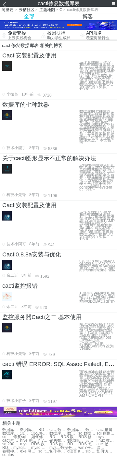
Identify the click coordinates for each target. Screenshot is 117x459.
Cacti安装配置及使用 (29, 55)
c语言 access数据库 (76, 451)
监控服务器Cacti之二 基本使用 (42, 317)
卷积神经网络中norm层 (11, 451)
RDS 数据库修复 (69, 437)
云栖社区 (26, 10)
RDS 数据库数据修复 (7, 448)
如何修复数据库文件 (40, 437)
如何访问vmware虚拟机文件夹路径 (105, 451)
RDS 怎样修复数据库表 (43, 430)
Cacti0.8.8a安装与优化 (31, 254)
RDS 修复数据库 (87, 437)
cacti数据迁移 (58, 430)
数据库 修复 (76, 430)
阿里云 (7, 10)
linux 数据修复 (105, 440)
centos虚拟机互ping (11, 455)
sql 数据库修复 (105, 433)
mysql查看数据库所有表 (22, 448)
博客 (88, 16)
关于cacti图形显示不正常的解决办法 (49, 158)
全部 (29, 16)
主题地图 (47, 10)
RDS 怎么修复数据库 (87, 444)
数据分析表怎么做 (69, 448)
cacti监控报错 (20, 286)
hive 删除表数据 (29, 440)
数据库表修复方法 (11, 430)
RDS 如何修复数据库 (58, 444)
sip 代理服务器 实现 (91, 451)
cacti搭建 (104, 430)
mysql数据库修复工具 (25, 444)
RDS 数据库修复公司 (40, 444)
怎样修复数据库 (25, 433)
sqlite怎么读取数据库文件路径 (43, 451)
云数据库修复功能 (91, 440)
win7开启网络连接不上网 (87, 448)
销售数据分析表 (58, 440)
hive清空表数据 (43, 440)
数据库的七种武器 (25, 104)
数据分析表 (72, 433)
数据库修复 (91, 430)
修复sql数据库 (22, 437)
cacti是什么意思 (105, 444)
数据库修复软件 (58, 433)
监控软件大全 (102, 448)
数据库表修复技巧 (29, 430)
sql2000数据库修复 (11, 444)
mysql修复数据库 (102, 437)
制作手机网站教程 (58, 451)
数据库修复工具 (11, 433)
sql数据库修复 (7, 437)
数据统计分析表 (76, 440)
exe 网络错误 (29, 451)
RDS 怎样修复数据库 (72, 444)
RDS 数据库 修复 (54, 437)
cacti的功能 (11, 440)
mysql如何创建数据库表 (40, 448)
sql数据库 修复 (87, 433)
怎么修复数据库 (40, 433)
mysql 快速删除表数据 (54, 448)
